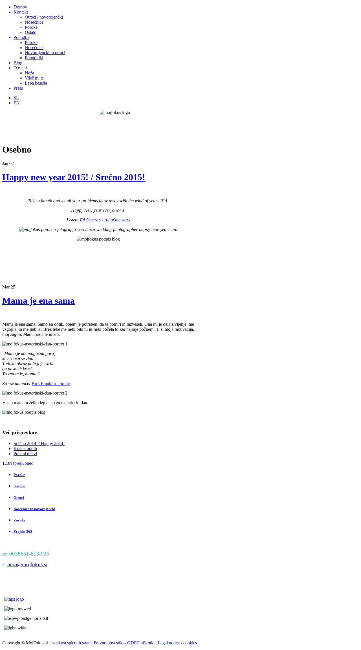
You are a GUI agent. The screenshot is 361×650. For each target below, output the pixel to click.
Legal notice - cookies (177, 642)
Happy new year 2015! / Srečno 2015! (73, 177)
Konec (27, 463)
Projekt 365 (23, 531)
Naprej (15, 463)
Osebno (19, 486)
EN (17, 102)
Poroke (19, 475)
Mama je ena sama (38, 301)
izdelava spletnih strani (72, 642)
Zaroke (19, 520)
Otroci (19, 497)
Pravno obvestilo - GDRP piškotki (124, 642)
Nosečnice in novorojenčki (34, 509)
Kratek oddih (25, 448)
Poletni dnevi (25, 453)
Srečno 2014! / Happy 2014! (39, 443)
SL (16, 97)
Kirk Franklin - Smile (51, 383)
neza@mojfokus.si (27, 564)
